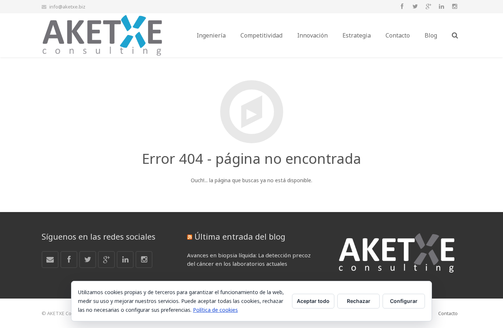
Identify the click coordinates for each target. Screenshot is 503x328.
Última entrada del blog (239, 236)
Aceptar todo (313, 301)
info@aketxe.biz (67, 6)
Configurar (404, 301)
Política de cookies (215, 309)
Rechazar (358, 301)
